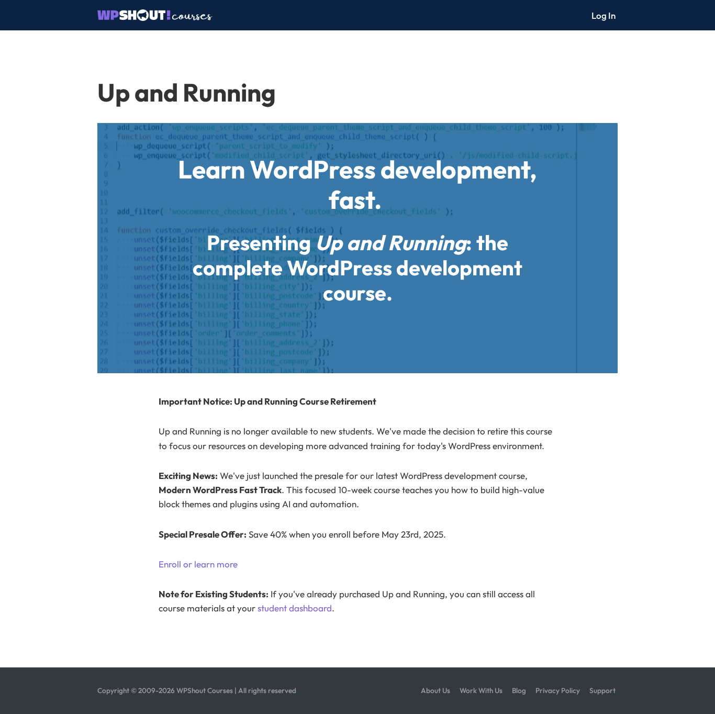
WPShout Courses (204, 690)
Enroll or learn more (198, 564)
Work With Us (481, 690)
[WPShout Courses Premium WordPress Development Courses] (155, 15)
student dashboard (295, 608)
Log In (603, 15)
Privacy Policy (557, 690)
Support (602, 690)
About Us (435, 690)
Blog (519, 690)
